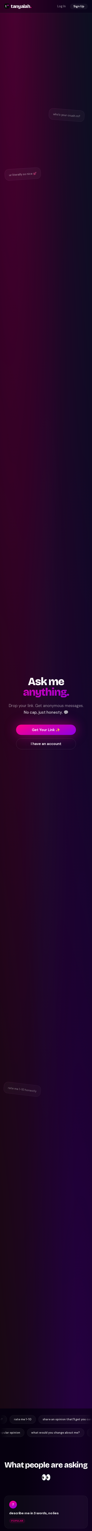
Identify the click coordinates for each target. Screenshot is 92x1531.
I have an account (46, 743)
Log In (61, 6)
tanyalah (21, 6)
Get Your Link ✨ (46, 729)
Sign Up (78, 6)
